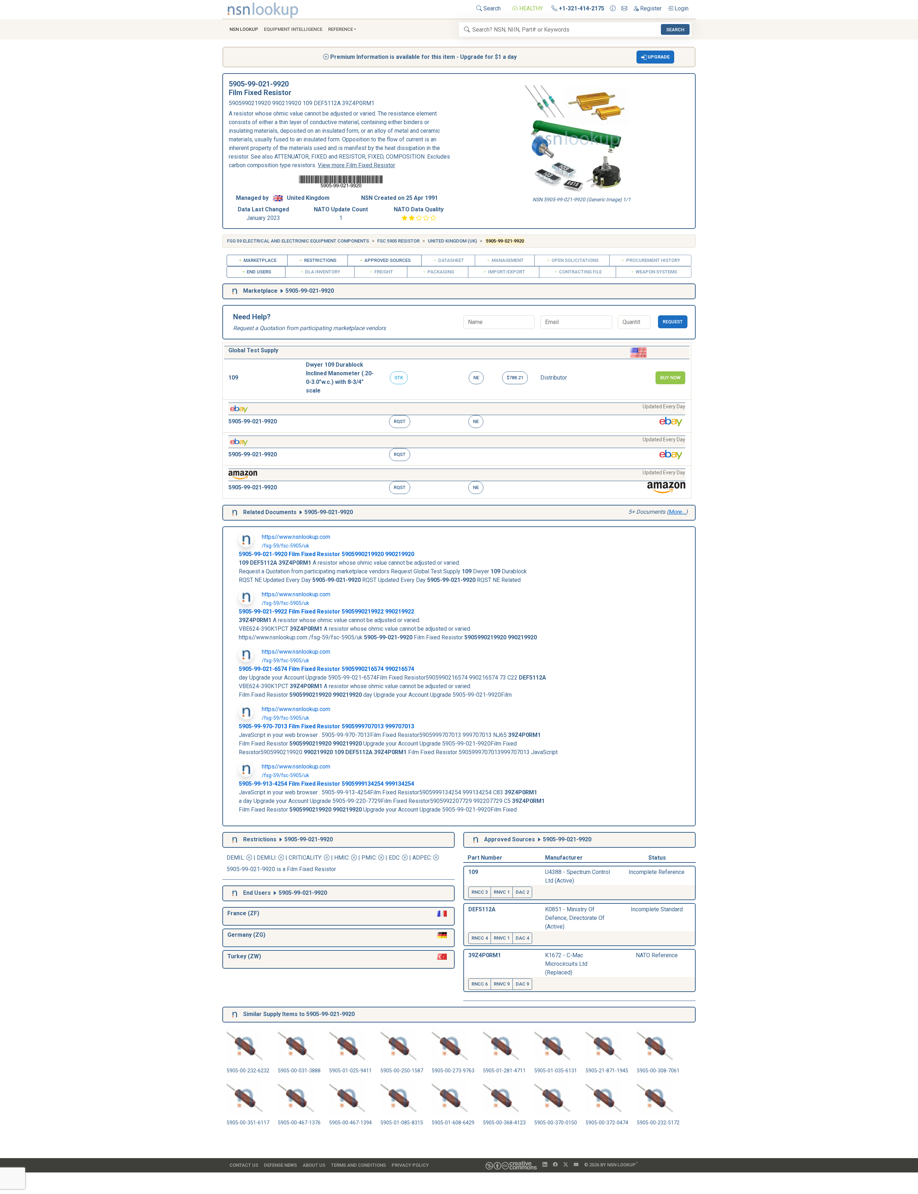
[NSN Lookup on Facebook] (555, 1165)
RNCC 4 (480, 938)
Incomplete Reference (657, 872)
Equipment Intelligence (293, 29)
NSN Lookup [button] (244, 29)
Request (673, 321)
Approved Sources (387, 260)
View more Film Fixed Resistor (356, 165)
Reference (340, 29)
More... (677, 511)
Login (680, 8)
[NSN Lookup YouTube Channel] (576, 1165)
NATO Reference (657, 955)
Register (650, 8)
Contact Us (244, 1165)
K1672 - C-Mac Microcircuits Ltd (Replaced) (566, 964)
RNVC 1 (502, 892)
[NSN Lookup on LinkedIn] (545, 1165)
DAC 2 (522, 892)
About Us (314, 1165)
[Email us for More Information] (624, 8)
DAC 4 (522, 938)
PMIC (368, 857)
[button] (656, 57)
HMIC (341, 857)
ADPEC (421, 857)
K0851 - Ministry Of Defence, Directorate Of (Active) (575, 918)
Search (491, 8)
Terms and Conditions (358, 1165)
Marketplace (259, 260)
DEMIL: (236, 857)
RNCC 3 (480, 892)
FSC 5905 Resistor (398, 241)
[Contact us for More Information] (613, 8)
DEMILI (266, 857)
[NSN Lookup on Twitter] (565, 1165)
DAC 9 (522, 984)
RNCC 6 (480, 984)
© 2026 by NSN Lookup (611, 1164)
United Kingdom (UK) (452, 241)
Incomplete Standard (657, 909)
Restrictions (319, 260)
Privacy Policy (410, 1165)
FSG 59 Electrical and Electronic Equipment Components (298, 241)
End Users (258, 271)
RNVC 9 (502, 984)
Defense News (280, 1165)
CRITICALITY (305, 857)
